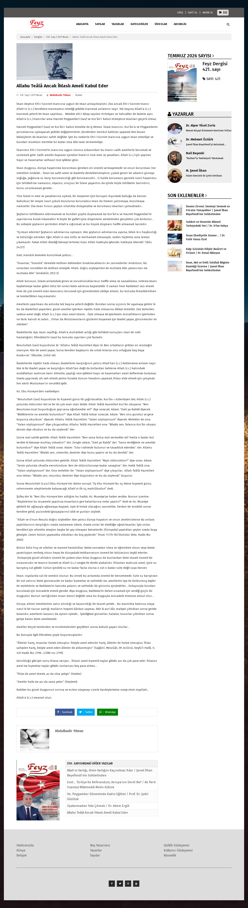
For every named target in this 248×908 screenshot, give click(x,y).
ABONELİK (180, 24)
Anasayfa (25, 37)
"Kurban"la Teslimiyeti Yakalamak (204, 158)
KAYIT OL (192, 12)
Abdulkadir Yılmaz (60, 95)
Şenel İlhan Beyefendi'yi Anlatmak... (206, 144)
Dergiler (38, 37)
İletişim (21, 855)
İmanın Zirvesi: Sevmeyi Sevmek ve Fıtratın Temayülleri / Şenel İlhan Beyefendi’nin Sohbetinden (208, 210)
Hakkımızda (25, 845)
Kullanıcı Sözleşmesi (178, 850)
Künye (20, 850)
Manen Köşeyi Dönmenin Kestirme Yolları (209, 130)
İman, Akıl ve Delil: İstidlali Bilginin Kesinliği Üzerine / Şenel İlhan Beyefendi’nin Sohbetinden (207, 266)
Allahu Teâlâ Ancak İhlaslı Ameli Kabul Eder (97, 812)
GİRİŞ (180, 12)
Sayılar (100, 24)
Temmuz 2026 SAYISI (189, 56)
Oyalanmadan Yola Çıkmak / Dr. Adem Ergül (98, 806)
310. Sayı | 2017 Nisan (57, 37)
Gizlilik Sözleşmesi (176, 845)
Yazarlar (118, 24)
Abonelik (170, 855)
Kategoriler (139, 24)
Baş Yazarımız (100, 845)
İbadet (78, 95)
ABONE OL (207, 12)
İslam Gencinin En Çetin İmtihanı (204, 175)
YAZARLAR (183, 114)
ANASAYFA (82, 24)
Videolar (161, 24)
